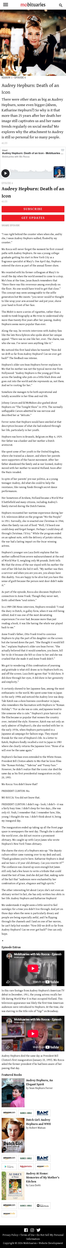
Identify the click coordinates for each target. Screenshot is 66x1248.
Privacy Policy (10, 1235)
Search (60, 5)
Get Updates (33, 218)
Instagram (32, 1230)
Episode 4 (20, 77)
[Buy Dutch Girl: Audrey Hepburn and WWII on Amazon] (9, 1158)
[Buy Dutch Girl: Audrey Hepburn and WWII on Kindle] (42, 1166)
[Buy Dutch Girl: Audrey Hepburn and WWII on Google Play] (9, 1166)
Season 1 (7, 77)
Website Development (51, 1243)
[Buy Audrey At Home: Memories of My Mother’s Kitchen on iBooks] (42, 1205)
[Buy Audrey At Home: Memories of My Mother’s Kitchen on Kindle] (9, 1214)
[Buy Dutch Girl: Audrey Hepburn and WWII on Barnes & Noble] (26, 1158)
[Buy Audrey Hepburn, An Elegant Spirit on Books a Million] (42, 1113)
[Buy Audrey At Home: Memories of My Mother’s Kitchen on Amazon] (9, 1205)
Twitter (39, 1230)
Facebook (26, 1230)
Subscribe (33, 209)
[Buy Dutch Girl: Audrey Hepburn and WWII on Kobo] (26, 1166)
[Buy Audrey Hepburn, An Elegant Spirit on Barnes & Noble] (26, 1113)
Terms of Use (27, 1235)
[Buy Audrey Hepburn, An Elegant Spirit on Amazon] (9, 1113)
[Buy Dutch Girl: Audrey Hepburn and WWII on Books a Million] (42, 1158)
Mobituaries (33, 4)
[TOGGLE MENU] (5, 5)
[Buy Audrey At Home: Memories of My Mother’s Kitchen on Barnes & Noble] (26, 1205)
